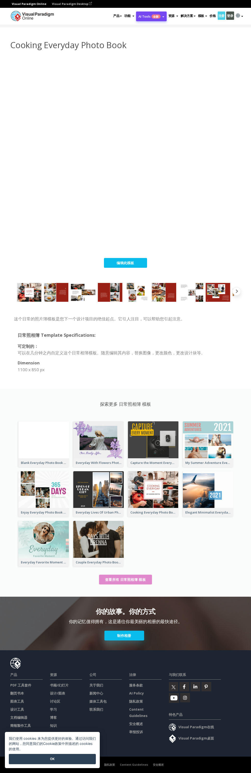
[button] (129, 15)
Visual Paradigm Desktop (70, 4)
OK (52, 759)
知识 (53, 725)
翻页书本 (17, 693)
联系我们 (96, 709)
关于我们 (96, 685)
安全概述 (136, 723)
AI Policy (136, 693)
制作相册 (124, 635)
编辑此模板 (125, 262)
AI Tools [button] (148, 16)
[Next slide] (236, 292)
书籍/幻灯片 (59, 685)
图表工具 (17, 701)
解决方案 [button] (187, 15)
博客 (53, 717)
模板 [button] (201, 15)
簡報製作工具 (20, 725)
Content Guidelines (134, 764)
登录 (230, 15)
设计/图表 (57, 693)
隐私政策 (136, 701)
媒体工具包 (98, 701)
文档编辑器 (18, 717)
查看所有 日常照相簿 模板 (125, 579)
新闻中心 (96, 693)
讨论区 (55, 701)
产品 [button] (116, 15)
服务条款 (136, 685)
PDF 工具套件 (20, 685)
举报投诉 (136, 731)
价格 (213, 15)
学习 (53, 709)
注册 (221, 15)
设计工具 (17, 709)
